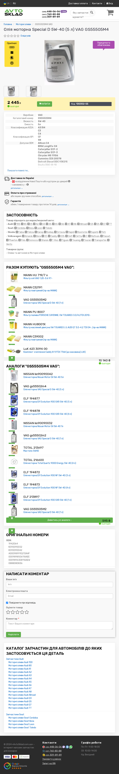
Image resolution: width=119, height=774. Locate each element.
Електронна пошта (17, 591)
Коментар (12, 618)
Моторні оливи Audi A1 (20, 669)
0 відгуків (26, 36)
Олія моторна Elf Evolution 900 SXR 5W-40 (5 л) (47, 401)
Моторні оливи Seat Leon (21, 724)
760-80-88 (51, 14)
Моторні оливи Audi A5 (20, 682)
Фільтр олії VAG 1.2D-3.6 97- (37, 278)
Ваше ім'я (11, 579)
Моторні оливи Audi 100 (21, 662)
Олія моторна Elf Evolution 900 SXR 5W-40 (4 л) (47, 414)
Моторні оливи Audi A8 (20, 691)
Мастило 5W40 (31, 451)
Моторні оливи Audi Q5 (20, 701)
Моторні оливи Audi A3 (20, 675)
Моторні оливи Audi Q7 (20, 704)
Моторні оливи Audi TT (20, 708)
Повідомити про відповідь (22, 602)
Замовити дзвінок (51, 759)
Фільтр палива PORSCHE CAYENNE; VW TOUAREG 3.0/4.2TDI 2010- (56, 315)
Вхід (110, 3)
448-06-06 (51, 11)
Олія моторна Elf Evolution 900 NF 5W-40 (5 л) (47, 475)
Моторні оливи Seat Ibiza (21, 721)
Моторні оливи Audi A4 (20, 678)
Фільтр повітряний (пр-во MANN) (40, 290)
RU (14, 3)
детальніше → (17, 188)
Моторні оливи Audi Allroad (22, 695)
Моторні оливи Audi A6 (20, 685)
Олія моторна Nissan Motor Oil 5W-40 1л (43, 426)
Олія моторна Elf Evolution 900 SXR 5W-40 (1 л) (47, 500)
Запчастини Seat (15, 714)
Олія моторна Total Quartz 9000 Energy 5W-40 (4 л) (49, 463)
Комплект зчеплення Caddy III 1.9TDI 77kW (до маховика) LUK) (54, 352)
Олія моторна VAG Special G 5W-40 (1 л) (43, 438)
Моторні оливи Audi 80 (20, 665)
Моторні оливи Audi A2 (20, 672)
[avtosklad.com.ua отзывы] (16, 765)
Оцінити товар (14, 607)
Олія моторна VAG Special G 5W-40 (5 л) (43, 389)
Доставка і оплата (78, 3)
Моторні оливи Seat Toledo (22, 727)
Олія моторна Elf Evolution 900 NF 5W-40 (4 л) (46, 487)
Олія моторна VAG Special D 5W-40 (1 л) (43, 303)
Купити (45, 104)
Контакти (97, 3)
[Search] (91, 13)
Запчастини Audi (15, 659)
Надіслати (13, 634)
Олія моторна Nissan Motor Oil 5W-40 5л (43, 377)
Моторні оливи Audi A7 (20, 688)
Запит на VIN (48, 763)
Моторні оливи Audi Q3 (20, 698)
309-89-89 (51, 17)
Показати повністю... (18, 170)
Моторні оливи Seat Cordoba (23, 717)
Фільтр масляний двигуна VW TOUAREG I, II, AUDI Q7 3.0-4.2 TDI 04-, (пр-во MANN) (64, 327)
